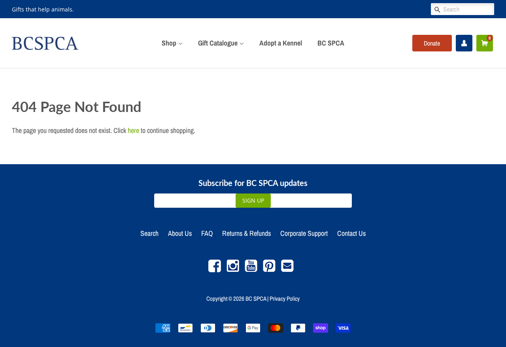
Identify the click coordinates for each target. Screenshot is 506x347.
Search (149, 233)
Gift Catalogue (218, 43)
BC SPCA (330, 43)
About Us (180, 233)
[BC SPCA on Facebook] (214, 270)
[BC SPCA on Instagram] (233, 270)
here (133, 130)
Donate (432, 43)
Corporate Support (304, 233)
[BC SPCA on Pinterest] (269, 270)
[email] (287, 270)
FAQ (207, 233)
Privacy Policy (285, 298)
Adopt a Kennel (280, 43)
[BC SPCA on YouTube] (251, 270)
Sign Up (253, 200)
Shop (170, 43)
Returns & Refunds (246, 233)
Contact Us (351, 233)
